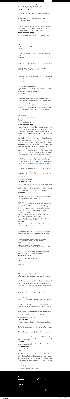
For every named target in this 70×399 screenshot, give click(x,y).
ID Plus (30, 377)
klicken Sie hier (45, 18)
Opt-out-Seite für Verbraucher (47, 161)
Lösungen (38, 375)
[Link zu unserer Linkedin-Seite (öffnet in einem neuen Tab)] (19, 386)
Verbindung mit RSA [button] (21, 379)
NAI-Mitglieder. (47, 160)
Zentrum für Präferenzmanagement (34, 233)
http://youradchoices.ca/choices (29, 179)
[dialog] (35, 398)
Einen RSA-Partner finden (20, 384)
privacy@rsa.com (36, 262)
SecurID (30, 378)
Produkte (30, 375)
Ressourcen (46, 375)
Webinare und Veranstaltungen (48, 379)
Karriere (46, 390)
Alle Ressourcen (46, 377)
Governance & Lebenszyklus (32, 379)
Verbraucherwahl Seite (24, 159)
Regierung (38, 379)
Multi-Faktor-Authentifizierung (40, 378)
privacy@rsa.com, (26, 225)
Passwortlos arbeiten (39, 377)
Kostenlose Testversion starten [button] (48, 1)
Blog (45, 378)
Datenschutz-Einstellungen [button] (5, 398)
